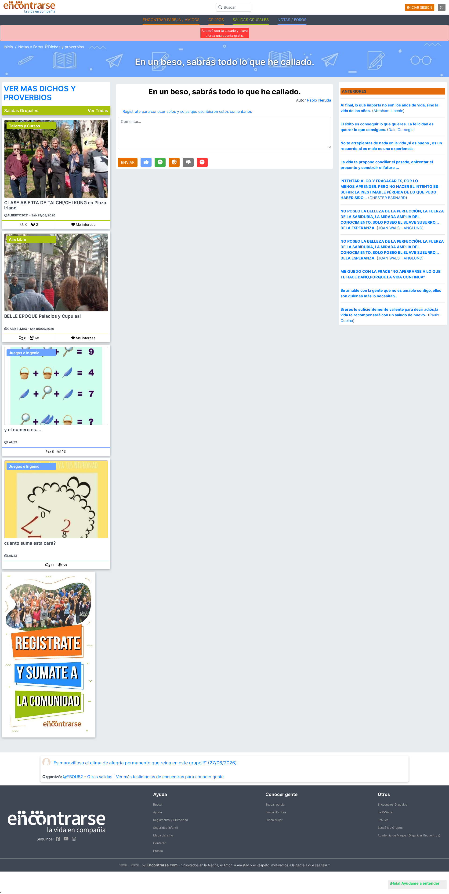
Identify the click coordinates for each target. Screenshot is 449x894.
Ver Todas (98, 110)
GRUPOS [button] (216, 19)
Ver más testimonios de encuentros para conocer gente (170, 776)
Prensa (158, 851)
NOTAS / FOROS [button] (292, 19)
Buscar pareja (275, 804)
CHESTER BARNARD (387, 197)
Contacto (159, 843)
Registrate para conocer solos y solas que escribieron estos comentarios (187, 111)
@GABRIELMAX (15, 329)
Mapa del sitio (163, 835)
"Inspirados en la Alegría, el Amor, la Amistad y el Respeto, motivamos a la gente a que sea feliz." (255, 865)
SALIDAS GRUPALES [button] (251, 19)
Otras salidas (99, 776)
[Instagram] (73, 839)
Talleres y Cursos (24, 126)
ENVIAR (127, 162)
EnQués (383, 820)
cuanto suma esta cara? (30, 543)
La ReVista (385, 812)
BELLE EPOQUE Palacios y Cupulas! (42, 316)
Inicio (8, 46)
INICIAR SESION (419, 7)
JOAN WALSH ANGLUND (400, 228)
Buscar (158, 804)
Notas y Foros (30, 46)
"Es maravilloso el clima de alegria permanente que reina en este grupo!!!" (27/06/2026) (144, 763)
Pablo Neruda (319, 100)
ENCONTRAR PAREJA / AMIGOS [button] (171, 19)
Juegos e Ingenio (24, 352)
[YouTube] (65, 839)
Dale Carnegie (400, 129)
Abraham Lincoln (388, 110)
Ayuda (157, 812)
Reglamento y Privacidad (170, 820)
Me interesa (85, 224)
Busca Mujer (273, 820)
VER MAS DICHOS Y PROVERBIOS (40, 93)
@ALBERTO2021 (16, 215)
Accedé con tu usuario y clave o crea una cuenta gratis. (225, 33)
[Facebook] (57, 839)
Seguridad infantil (165, 827)
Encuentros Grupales (392, 804)
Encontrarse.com (162, 865)
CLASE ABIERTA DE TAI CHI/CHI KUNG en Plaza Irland (55, 205)
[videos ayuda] (441, 7)
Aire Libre (17, 239)
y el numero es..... (23, 429)
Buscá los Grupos (390, 827)
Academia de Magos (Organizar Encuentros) (409, 835)
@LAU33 (10, 442)
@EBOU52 (73, 776)
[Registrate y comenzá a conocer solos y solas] (56, 654)
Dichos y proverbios (66, 46)
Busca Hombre (275, 812)
